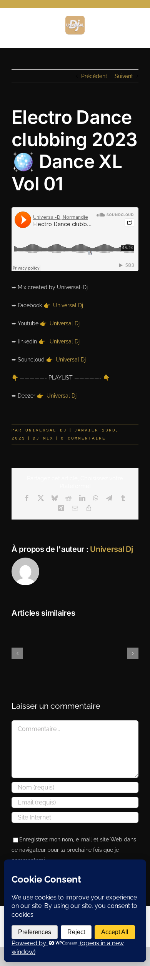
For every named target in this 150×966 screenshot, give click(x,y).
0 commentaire (83, 438)
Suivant (124, 76)
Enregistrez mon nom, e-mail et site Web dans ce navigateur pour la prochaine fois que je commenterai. (74, 849)
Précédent (94, 76)
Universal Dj (68, 305)
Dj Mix (43, 438)
